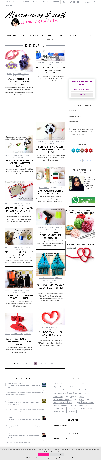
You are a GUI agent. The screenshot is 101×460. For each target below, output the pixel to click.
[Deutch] (84, 162)
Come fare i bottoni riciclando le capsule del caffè (19, 253)
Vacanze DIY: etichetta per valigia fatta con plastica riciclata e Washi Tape (19, 211)
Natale (87, 399)
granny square (58, 399)
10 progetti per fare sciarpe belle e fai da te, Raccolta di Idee (24, 386)
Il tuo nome (72, 110)
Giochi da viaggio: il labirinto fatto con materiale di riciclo (50, 192)
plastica (85, 402)
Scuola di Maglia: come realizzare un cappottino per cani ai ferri (24, 420)
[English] (81, 162)
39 (52, 364)
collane (56, 390)
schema (56, 408)
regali (91, 402)
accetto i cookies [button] (43, 455)
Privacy (9, 6)
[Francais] (91, 162)
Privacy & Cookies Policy (54, 452)
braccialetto (63, 387)
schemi (63, 408)
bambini (78, 36)
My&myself (45, 327)
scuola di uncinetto (73, 408)
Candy (71, 387)
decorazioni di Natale (60, 393)
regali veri (73, 405)
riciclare (80, 405)
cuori (75, 390)
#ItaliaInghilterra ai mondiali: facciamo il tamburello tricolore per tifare (50, 149)
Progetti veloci (48, 62)
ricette (50, 39)
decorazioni (82, 390)
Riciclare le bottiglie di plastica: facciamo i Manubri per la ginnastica (50, 70)
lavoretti (51, 36)
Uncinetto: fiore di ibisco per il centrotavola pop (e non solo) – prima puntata (23, 403)
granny (81, 396)
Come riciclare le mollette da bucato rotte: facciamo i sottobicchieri (50, 235)
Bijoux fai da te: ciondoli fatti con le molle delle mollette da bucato (19, 163)
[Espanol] (87, 162)
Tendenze (58, 62)
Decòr (9, 74)
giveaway (74, 396)
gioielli (67, 396)
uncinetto (11, 36)
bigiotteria (85, 384)
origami (71, 402)
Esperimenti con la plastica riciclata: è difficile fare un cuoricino (50, 335)
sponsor (83, 408)
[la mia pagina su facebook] (73, 152)
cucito (31, 36)
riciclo (61, 36)
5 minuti (69, 384)
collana (90, 387)
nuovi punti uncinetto (60, 402)
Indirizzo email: (73, 121)
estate (56, 396)
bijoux (56, 387)
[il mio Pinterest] (91, 152)
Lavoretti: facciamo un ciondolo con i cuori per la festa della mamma (19, 342)
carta (77, 387)
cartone (83, 387)
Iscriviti (82, 95)
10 (44, 364)
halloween (68, 399)
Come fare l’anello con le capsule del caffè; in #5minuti (19, 296)
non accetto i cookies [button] (57, 455)
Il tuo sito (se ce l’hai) (75, 116)
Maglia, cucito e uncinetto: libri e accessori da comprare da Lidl (24, 436)
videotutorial (71, 411)
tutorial (90, 36)
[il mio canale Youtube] (86, 152)
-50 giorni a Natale (59, 384)
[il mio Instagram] (82, 152)
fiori (61, 396)
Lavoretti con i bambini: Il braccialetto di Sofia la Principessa (19, 82)
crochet (63, 390)
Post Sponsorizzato (21, 74)
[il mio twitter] (78, 152)
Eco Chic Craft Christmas (82, 393)
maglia (40, 36)
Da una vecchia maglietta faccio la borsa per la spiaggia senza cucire (50, 288)
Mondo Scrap (44, 188)
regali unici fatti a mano (61, 405)
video (22, 36)
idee (70, 36)
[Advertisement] (82, 20)
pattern (78, 402)
